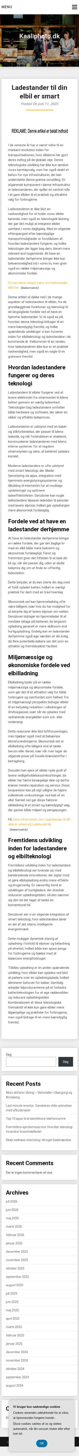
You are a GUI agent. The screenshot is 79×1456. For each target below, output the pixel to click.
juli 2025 (11, 1293)
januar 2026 (14, 1243)
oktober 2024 (15, 1369)
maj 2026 (12, 1218)
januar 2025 (14, 1343)
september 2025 (17, 1276)
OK (42, 1443)
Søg (8, 1054)
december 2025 (17, 1251)
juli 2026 (11, 1201)
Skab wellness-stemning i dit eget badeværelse (38, 1140)
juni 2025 (12, 1302)
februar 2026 (15, 1235)
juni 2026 (12, 1210)
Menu (7, 7)
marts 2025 (14, 1327)
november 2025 (17, 1260)
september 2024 (17, 1377)
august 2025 (14, 1285)
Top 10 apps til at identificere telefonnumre (36, 1118)
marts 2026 (14, 1226)
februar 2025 (15, 1335)
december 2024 (17, 1352)
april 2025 (13, 1318)
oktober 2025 (15, 1268)
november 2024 (17, 1360)
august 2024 (14, 1385)
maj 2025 (12, 1310)
